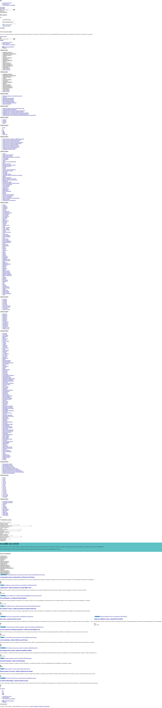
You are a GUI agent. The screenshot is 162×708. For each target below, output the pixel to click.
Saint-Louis (5, 404)
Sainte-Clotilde (5, 437)
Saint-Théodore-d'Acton (7, 426)
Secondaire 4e (5, 325)
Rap (3, 283)
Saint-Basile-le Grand (7, 377)
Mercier (4, 359)
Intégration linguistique (7, 182)
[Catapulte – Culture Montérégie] (81, 8)
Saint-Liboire (5, 403)
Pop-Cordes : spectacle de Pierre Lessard (10, 619)
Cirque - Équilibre (6, 229)
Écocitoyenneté (6, 245)
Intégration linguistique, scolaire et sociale (11, 183)
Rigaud (4, 368)
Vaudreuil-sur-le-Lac (7, 456)
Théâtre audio (5, 290)
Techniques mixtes (6, 287)
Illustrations (5, 256)
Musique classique (6, 271)
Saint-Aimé (5, 373)
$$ (3, 129)
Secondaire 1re (5, 321)
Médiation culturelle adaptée (8, 99)
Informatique (5, 180)
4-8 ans (4, 481)
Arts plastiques (5, 159)
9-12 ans (4, 488)
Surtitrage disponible (7, 103)
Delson (4, 349)
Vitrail (4, 294)
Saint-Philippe (5, 417)
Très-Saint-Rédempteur (7, 451)
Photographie (5, 281)
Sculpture (4, 285)
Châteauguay (5, 345)
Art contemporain (6, 211)
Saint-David (5, 388)
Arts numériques (6, 216)
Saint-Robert (5, 420)
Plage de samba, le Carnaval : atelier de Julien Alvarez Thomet (16, 671)
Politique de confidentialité (44, 706)
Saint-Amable (5, 374)
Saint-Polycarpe (6, 418)
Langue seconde (6, 186)
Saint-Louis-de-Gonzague (8, 406)
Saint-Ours (5, 413)
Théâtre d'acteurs (6, 291)
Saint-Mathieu (5, 409)
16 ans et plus (5, 495)
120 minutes (5, 304)
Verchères (4, 458)
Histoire (4, 176)
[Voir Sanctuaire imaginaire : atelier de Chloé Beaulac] (0, 667)
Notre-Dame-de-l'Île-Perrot (8, 362)
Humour (4, 254)
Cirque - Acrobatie (6, 227)
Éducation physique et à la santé (9, 165)
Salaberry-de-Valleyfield (7, 448)
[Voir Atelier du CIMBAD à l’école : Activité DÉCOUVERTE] (94, 625)
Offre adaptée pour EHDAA (8, 100)
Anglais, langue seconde (7, 155)
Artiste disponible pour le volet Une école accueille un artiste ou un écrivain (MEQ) (19, 115)
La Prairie (4, 352)
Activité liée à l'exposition (8, 501)
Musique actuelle (6, 270)
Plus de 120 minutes (7, 306)
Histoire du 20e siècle (7, 177)
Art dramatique (6, 158)
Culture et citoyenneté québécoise (9, 161)
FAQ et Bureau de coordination (9, 5)
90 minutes (5, 303)
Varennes (4, 453)
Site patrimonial (6, 286)
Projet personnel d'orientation (8, 194)
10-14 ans (4, 491)
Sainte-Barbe (5, 433)
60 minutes (5, 301)
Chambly (4, 344)
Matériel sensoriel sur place (8, 466)
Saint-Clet (5, 385)
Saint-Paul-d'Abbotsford (7, 415)
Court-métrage (5, 234)
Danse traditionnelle (7, 242)
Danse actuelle (5, 238)
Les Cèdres (5, 354)
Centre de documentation (9, 46)
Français (4, 168)
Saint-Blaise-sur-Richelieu (8, 379)
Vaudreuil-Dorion (6, 454)
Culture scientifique (6, 236)
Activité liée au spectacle (7, 502)
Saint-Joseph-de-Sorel (7, 399)
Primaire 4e (5, 318)
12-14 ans (4, 492)
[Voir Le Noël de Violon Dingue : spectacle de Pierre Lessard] (0, 687)
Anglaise (4, 120)
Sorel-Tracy (5, 449)
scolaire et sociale (6, 199)
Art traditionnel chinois (7, 212)
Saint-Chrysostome (6, 384)
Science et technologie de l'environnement (11, 198)
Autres (4, 123)
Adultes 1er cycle (6, 327)
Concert (4, 505)
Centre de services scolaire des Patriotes (10, 144)
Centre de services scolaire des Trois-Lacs (11, 145)
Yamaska (4, 459)
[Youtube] (3, 694)
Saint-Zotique (5, 428)
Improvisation (5, 257)
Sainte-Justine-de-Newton (8, 441)
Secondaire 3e (5, 324)
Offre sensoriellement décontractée (9, 102)
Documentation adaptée (7, 463)
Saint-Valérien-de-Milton (7, 427)
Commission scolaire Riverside (9, 149)
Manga (4, 261)
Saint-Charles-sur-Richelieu (8, 383)
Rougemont (5, 370)
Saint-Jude (5, 400)
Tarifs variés (5, 134)
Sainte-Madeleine (6, 442)
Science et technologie (7, 196)
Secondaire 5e (5, 326)
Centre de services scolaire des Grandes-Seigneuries (13, 142)
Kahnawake (5, 351)
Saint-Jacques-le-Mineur (7, 395)
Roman (4, 284)
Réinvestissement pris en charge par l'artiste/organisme (13, 471)
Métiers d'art (5, 265)
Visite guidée (5, 513)
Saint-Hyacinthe (6, 394)
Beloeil (4, 337)
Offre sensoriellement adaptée (8, 101)
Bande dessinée (6, 220)
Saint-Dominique (6, 391)
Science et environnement (8, 195)
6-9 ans (4, 485)
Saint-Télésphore (6, 425)
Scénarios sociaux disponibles (8, 473)
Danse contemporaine (7, 241)
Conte (4, 233)
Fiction (4, 249)
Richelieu (4, 367)
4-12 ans (4, 482)
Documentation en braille (8, 465)
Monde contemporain (7, 191)
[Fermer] (1, 17)
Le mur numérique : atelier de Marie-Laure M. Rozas (14, 640)
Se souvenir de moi (8, 24)
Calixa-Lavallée (6, 341)
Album (4, 204)
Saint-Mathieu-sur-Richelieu (8, 410)
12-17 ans (4, 493)
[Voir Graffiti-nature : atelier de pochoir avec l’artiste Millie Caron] (0, 594)
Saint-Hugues (5, 393)
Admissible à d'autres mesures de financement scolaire (13, 108)
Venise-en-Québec (6, 457)
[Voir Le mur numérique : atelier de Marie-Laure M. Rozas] (0, 646)
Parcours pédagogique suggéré (9, 467)
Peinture (4, 278)
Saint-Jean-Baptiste (6, 396)
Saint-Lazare (5, 402)
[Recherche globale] (1, 11)
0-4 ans (4, 477)
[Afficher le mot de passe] (15, 23)
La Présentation (6, 353)
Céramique (5, 223)
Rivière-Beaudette (6, 369)
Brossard (4, 340)
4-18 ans (4, 483)
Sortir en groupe (6, 4)
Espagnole (5, 122)
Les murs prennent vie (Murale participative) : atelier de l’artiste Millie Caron (20, 629)
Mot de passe (8, 22)
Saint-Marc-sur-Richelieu (8, 407)
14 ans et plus (5, 494)
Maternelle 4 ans (6, 188)
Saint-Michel (5, 411)
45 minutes (5, 300)
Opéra (4, 276)
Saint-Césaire (5, 382)
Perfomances (5, 279)
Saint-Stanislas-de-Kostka (8, 424)
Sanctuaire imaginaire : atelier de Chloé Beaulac (12, 660)
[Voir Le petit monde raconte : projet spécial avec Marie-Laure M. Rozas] (0, 584)
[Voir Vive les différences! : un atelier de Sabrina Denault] (0, 604)
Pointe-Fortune (5, 366)
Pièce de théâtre (6, 509)
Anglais (4, 153)
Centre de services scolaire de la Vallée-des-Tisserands (13, 138)
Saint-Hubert (5, 392)
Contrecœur (5, 346)
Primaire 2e (5, 316)
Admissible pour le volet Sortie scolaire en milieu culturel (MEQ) (15, 112)
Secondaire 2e (5, 323)
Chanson (4, 224)
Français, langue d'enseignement (9, 169)
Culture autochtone (6, 235)
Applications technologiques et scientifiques (11, 157)
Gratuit (4, 127)
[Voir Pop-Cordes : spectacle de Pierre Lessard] (0, 625)
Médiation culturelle (7, 263)
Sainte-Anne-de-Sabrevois (8, 431)
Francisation (5, 171)
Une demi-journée (6, 307)
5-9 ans (4, 484)
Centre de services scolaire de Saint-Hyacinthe (12, 140)
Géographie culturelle (7, 174)
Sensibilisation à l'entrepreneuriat (9, 200)
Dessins (4, 243)
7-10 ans (4, 487)
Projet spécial (5, 510)
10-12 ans (4, 490)
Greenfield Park (6, 350)
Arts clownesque (6, 213)
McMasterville (5, 358)
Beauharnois (5, 336)
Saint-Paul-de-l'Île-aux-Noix (8, 416)
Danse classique (6, 240)
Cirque (4, 226)
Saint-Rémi (5, 419)
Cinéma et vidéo (6, 225)
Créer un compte (3, 36)
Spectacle (4, 511)
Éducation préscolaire (7, 166)
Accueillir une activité (7, 2)
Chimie (4, 160)
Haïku (4, 251)
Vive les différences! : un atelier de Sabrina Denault (13, 598)
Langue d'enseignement (7, 184)
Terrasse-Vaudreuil (6, 450)
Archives (4, 209)
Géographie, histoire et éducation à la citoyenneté (12, 175)
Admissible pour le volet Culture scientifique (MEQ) (13, 111)
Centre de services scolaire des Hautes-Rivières (12, 143)
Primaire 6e (5, 320)
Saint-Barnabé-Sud (6, 376)
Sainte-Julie (5, 440)
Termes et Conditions (34, 706)
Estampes (4, 248)
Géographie (5, 173)
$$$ (3, 131)
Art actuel (4, 210)
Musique (4, 192)
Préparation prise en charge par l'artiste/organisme (12, 470)
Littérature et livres (6, 260)
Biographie (5, 221)
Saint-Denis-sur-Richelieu (8, 390)
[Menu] (1, 0)
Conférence (5, 507)
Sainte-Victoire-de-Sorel (7, 446)
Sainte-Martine (5, 443)
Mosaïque (4, 266)
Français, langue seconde (8, 170)
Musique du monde (6, 273)
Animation (5, 205)
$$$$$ (4, 133)
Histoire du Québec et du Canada (9, 178)
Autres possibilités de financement (9, 109)
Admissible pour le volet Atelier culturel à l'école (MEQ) (14, 110)
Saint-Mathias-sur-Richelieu (8, 408)
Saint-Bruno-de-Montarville (8, 380)
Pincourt (4, 365)
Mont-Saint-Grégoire (7, 360)
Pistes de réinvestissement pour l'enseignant (11, 469)
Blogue (5, 47)
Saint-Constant (5, 386)
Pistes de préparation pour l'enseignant (10, 468)
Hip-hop (4, 252)
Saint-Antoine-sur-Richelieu (8, 375)
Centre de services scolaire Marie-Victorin (11, 146)
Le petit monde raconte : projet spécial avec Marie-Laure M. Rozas (17, 577)
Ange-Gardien (5, 335)
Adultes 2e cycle (6, 328)
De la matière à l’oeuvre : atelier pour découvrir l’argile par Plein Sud (18, 608)
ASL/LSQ (5, 97)
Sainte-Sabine (5, 445)
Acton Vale (5, 333)
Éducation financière (7, 163)
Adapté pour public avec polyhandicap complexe (12, 95)
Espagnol (4, 167)
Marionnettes (5, 262)
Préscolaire (5, 313)
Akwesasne (5, 334)
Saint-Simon (5, 423)
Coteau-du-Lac (6, 348)
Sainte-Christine (6, 436)
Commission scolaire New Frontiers (10, 148)
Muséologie (5, 268)
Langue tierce (5, 187)
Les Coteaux (5, 355)
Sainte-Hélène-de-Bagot (7, 439)
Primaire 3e (5, 317)
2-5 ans (4, 478)
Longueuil (5, 357)
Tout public (5, 496)
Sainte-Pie (5, 444)
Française (4, 119)
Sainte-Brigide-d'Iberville (8, 434)
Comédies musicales (7, 232)
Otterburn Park (5, 363)
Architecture (5, 208)
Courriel (7, 19)
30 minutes (5, 299)
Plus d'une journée (6, 309)
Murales (4, 267)
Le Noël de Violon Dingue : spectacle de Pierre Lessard (14, 680)
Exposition (5, 508)
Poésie (4, 282)
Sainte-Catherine (6, 435)
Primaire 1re (5, 315)
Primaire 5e (5, 319)
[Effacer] (4, 11)
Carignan (4, 343)
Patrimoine (5, 277)
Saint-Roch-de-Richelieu (7, 421)
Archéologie (5, 207)
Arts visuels (5, 218)
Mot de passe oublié (7, 25)
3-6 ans (4, 479)
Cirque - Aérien (6, 228)
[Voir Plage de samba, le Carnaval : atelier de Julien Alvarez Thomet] (0, 677)
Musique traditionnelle (7, 275)
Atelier (4, 504)
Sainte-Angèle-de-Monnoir (8, 429)
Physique (4, 193)
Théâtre (4, 289)
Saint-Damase (5, 387)
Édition (4, 246)
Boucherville (5, 338)
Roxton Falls (5, 371)
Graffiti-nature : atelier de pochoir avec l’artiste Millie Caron (15, 587)
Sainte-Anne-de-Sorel (7, 432)
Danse (4, 162)
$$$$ (4, 132)
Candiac (4, 342)
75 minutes (5, 302)
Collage (4, 230)
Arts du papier (5, 215)
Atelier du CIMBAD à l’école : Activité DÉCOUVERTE (108, 619)
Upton (4, 452)
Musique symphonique (7, 274)
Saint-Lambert (5, 401)
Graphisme (5, 250)
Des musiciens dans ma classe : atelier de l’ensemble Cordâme (16, 650)
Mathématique (5, 190)
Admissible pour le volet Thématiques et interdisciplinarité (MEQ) (16, 114)
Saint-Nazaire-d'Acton (7, 412)
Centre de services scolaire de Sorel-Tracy (11, 141)
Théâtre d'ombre (6, 292)
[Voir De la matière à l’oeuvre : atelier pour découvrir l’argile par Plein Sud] (0, 615)
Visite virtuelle (5, 515)
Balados (4, 219)
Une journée (5, 308)
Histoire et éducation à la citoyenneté (10, 179)
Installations (5, 258)
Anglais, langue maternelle (8, 154)
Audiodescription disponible (8, 98)
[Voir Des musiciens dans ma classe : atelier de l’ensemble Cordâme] (0, 657)
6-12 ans (4, 486)
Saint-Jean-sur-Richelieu (7, 398)
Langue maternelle (6, 185)
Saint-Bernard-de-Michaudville (9, 378)
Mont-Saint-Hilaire (6, 361)
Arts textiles (5, 217)
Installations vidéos (6, 259)
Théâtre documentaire (7, 293)
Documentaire (5, 244)
